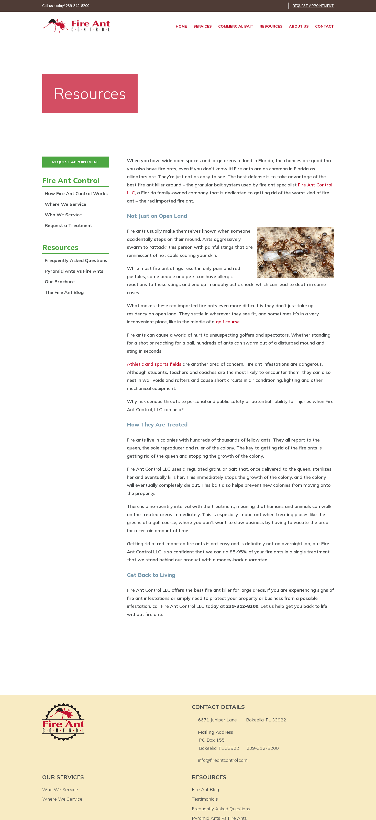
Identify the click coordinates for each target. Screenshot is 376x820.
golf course (228, 322)
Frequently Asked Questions (76, 260)
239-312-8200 (263, 748)
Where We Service (65, 204)
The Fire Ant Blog (64, 292)
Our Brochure (60, 281)
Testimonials (205, 799)
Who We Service (63, 215)
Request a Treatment (68, 225)
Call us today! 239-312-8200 (65, 5)
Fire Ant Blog (205, 789)
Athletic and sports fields (154, 364)
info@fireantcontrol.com (223, 760)
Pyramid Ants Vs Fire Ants (74, 271)
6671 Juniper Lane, (242, 720)
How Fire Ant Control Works (76, 193)
